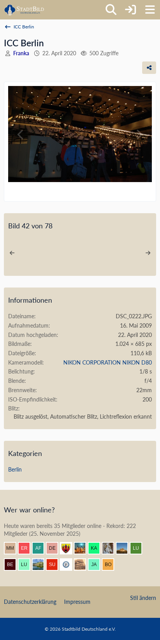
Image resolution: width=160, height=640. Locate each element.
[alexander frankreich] (41, 548)
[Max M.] (13, 548)
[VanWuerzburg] (41, 564)
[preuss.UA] (69, 564)
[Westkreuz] (69, 548)
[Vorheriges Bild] (21, 134)
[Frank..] (111, 548)
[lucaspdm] (27, 564)
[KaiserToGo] (97, 548)
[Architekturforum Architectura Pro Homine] (24, 10)
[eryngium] (27, 548)
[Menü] (150, 10)
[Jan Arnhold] (97, 564)
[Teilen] (149, 67)
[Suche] (111, 10)
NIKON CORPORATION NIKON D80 (107, 362)
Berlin (15, 469)
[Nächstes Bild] (139, 134)
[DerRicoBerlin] (55, 548)
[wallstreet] (125, 548)
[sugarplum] (55, 564)
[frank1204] (83, 548)
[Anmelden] (130, 9)
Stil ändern (143, 597)
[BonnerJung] (111, 564)
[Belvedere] (13, 564)
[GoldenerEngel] (83, 564)
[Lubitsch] (139, 548)
